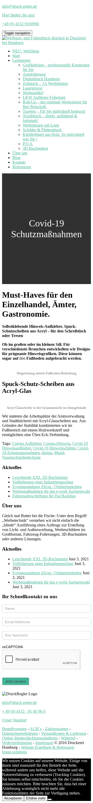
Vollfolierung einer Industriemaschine (42, 482)
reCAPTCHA (12, 647)
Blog (16, 157)
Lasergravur (32, 88)
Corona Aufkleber (26, 443)
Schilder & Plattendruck (42, 130)
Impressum (44, 742)
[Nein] (50, 799)
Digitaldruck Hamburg (41, 79)
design (47, 453)
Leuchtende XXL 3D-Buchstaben (40, 477)
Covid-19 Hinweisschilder (54, 448)
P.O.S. (28, 144)
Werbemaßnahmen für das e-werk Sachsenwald (51, 491)
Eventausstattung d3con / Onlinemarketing (47, 486)
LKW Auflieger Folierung (44, 97)
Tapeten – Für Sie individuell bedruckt (54, 111)
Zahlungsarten (56, 729)
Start (16, 56)
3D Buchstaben (35, 148)
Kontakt (19, 162)
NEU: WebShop (25, 51)
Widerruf (68, 738)
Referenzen (21, 167)
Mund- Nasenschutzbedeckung (33, 455)
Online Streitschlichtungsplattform (30, 738)
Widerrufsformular (17, 742)
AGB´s (36, 729)
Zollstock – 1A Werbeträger (45, 83)
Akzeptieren (13, 798)
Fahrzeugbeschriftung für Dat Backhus (44, 496)
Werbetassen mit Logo (41, 125)
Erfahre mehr (35, 798)
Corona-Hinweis (56, 443)
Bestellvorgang (14, 729)
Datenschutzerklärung (20, 733)
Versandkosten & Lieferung (63, 733)
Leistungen (21, 60)
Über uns (19, 153)
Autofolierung (34, 74)
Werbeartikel (33, 93)
